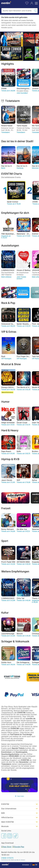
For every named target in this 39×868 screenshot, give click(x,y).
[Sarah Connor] (11, 53)
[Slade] (29, 39)
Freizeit (6, 508)
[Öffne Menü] (36, 3)
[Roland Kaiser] (11, 39)
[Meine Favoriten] (26, 2)
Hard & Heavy (9, 430)
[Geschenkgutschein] (15, 292)
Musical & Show (11, 364)
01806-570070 (7, 858)
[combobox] (17, 10)
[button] (19, 796)
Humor (5, 401)
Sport (4, 540)
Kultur (5, 612)
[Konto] (31, 3)
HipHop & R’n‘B (10, 459)
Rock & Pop (8, 302)
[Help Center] (19, 785)
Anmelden (25, 865)
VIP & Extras (8, 331)
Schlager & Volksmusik (15, 641)
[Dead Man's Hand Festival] (29, 53)
